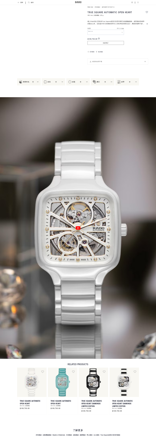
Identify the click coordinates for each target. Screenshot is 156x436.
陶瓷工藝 (90, 7)
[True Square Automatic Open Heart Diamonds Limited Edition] (93, 382)
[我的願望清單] (138, 2)
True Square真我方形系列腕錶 (110, 435)
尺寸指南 (121, 28)
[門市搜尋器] (132, 2)
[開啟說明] (147, 24)
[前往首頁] (78, 2)
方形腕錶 (69, 435)
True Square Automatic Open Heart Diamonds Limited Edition (91, 403)
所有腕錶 (97, 7)
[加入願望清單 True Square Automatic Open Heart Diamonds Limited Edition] (104, 371)
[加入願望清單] (147, 12)
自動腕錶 (76, 435)
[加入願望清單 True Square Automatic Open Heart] (42, 371)
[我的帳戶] (135, 2)
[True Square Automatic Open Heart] (32, 382)
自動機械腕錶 (47, 435)
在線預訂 (106, 43)
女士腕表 (96, 435)
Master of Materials (58, 435)
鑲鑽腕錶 (83, 435)
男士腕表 (90, 435)
